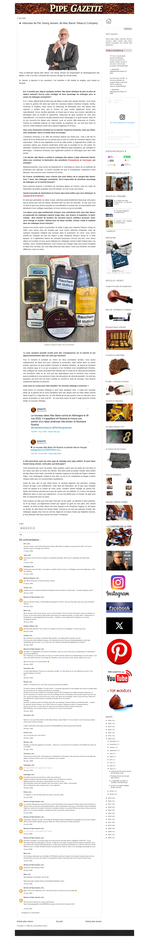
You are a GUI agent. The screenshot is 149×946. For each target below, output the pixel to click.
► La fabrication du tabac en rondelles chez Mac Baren (118, 781)
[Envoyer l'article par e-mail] (20, 534)
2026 (110, 720)
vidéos (115, 41)
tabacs (108, 39)
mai (111, 762)
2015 (110, 810)
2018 (110, 801)
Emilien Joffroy (29, 626)
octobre (112, 747)
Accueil (59, 921)
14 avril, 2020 (28, 834)
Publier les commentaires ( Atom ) (37, 926)
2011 (109, 822)
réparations (109, 45)
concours (109, 41)
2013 (110, 816)
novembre (113, 744)
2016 (110, 807)
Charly (26, 587)
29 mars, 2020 (28, 711)
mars (111, 768)
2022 (110, 732)
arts (121, 43)
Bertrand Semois (29, 578)
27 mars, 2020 (28, 551)
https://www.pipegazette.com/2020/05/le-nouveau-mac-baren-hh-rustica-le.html (49, 904)
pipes (112, 39)
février (112, 791)
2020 (110, 739)
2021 (110, 735)
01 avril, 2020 (28, 797)
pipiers (117, 39)
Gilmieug (27, 566)
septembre (113, 750)
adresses (123, 39)
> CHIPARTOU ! (111, 231)
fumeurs (129, 39)
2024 (110, 726)
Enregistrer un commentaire (31, 912)
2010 (110, 825)
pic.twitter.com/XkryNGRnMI (119, 66)
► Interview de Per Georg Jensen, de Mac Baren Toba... (120, 772)
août (111, 753)
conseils (125, 43)
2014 (110, 813)
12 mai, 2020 (28, 908)
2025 (110, 723)
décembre (113, 741)
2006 (110, 837)
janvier (112, 794)
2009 (110, 828)
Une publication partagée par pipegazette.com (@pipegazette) (127, 144)
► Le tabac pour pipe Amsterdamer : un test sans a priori (123, 202)
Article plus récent (25, 921)
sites (130, 43)
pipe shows (128, 41)
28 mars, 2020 (28, 593)
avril (111, 765)
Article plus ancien (93, 921)
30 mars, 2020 (28, 761)
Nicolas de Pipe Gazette (32, 597)
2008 (110, 831)
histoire (108, 43)
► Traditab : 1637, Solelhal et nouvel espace (123, 221)
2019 (110, 798)
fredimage (27, 765)
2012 (110, 819)
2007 (110, 834)
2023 (110, 729)
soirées (120, 41)
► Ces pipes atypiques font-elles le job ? (121, 211)
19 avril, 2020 (28, 861)
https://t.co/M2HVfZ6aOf (118, 86)
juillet (111, 756)
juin (111, 759)
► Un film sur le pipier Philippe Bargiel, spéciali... (119, 786)
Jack (25, 555)
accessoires (115, 43)
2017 (110, 804)
